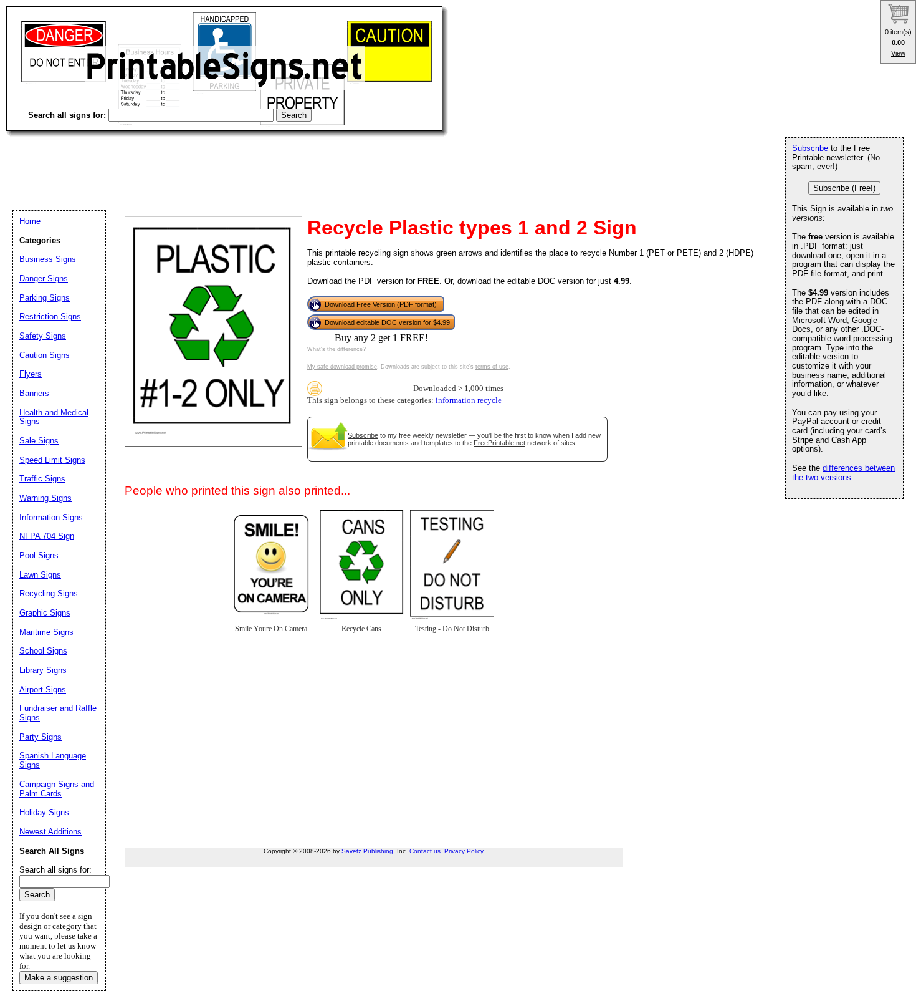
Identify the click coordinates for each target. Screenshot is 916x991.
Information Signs (51, 517)
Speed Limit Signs (52, 460)
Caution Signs (44, 355)
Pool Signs (39, 555)
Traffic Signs (42, 478)
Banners (34, 393)
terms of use (491, 367)
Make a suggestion (58, 977)
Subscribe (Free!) (844, 188)
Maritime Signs (46, 632)
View (898, 53)
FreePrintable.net (499, 443)
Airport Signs (42, 689)
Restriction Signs (50, 316)
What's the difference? (336, 349)
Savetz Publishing (367, 851)
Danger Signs (43, 278)
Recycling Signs (48, 593)
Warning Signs (45, 498)
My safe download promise (342, 367)
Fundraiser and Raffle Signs (58, 712)
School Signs (43, 650)
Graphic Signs (44, 612)
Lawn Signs (40, 574)
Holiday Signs (44, 812)
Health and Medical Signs (53, 417)
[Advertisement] (233, 162)
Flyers (30, 374)
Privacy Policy (463, 851)
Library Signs (43, 670)
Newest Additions (50, 831)
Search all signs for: (55, 869)
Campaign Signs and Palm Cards (56, 789)
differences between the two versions (843, 472)
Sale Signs (39, 440)
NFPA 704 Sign (46, 536)
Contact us (425, 851)
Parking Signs (44, 297)
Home (30, 221)
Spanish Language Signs (52, 760)
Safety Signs (42, 336)
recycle (489, 400)
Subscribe (363, 435)
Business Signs (47, 259)
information (455, 400)
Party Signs (40, 737)
